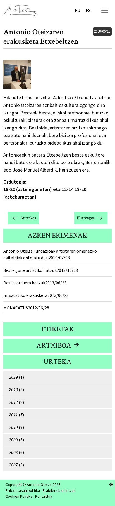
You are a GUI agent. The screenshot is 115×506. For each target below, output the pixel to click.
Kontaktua (43, 496)
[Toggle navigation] (104, 10)
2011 (13, 414)
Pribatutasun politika (23, 490)
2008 (13, 452)
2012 (13, 402)
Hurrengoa (86, 218)
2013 (13, 389)
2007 (13, 465)
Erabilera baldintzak (59, 490)
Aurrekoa (28, 218)
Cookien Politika (19, 496)
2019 (13, 377)
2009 (13, 440)
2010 (13, 427)
